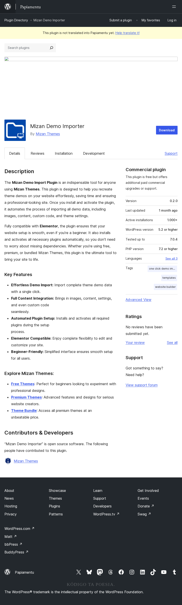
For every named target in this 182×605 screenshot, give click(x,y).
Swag (144, 514)
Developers (102, 506)
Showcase (57, 490)
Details (14, 153)
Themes (55, 498)
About (9, 490)
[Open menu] (175, 6)
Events (143, 498)
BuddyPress (16, 552)
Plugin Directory (16, 20)
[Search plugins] (51, 47)
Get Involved (148, 490)
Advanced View (138, 299)
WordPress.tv (106, 514)
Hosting (10, 506)
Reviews (37, 153)
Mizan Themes (48, 134)
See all (172, 342)
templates (169, 277)
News (9, 498)
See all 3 (171, 258)
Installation (64, 153)
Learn (97, 490)
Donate (146, 506)
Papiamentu (24, 572)
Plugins (54, 506)
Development (94, 153)
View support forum (142, 385)
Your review (135, 342)
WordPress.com (19, 528)
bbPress (13, 544)
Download (167, 130)
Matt (10, 536)
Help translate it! (127, 33)
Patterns (56, 514)
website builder (165, 286)
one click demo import (163, 268)
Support (171, 153)
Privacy (10, 514)
